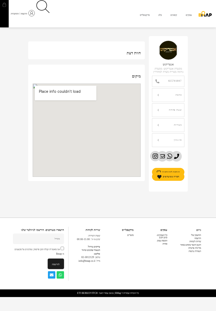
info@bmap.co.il (86, 261)
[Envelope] (51, 275)
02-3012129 (87, 257)
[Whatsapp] (60, 275)
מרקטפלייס (128, 230)
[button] (168, 95)
